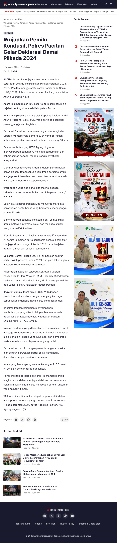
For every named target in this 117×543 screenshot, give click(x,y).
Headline (18, 19)
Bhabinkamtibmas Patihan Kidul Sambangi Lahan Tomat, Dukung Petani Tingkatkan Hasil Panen (95, 98)
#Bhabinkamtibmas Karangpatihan (52, 11)
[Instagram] (58, 516)
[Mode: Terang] (105, 4)
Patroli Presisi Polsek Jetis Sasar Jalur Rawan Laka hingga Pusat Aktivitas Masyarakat (43, 441)
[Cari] (111, 4)
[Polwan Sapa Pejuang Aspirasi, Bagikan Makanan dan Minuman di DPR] (12, 475)
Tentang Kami (23, 523)
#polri (18, 11)
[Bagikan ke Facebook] (16, 419)
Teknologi (69, 4)
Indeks (94, 4)
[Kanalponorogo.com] (58, 510)
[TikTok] (65, 516)
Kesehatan (82, 4)
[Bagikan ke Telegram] (34, 419)
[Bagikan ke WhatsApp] (28, 419)
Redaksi (38, 523)
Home (22, 4)
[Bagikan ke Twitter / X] (22, 419)
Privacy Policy (66, 523)
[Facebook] (44, 516)
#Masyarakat (29, 11)
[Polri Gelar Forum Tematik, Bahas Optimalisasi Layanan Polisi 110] (12, 490)
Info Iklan (51, 523)
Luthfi (14, 71)
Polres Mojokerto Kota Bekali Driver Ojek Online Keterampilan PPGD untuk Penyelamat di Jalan (44, 457)
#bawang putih (85, 11)
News (31, 4)
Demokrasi (42, 4)
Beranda (7, 19)
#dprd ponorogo (101, 11)
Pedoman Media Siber (89, 523)
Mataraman (56, 4)
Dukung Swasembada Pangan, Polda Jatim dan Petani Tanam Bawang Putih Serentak (95, 49)
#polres (73, 11)
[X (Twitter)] (51, 516)
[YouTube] (72, 516)
